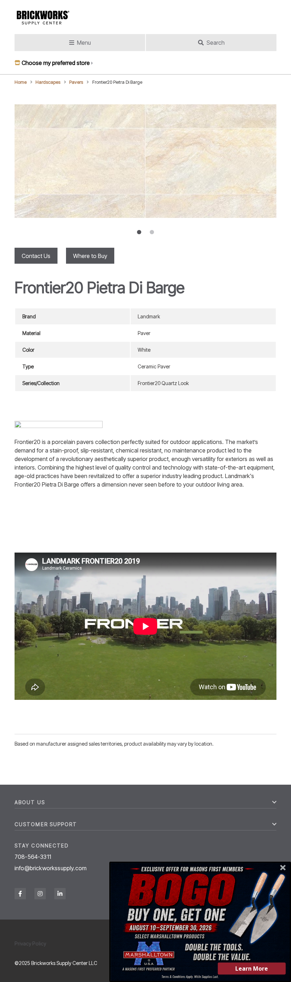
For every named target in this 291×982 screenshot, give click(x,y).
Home (21, 82)
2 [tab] (152, 232)
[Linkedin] (60, 893)
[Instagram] (40, 893)
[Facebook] (20, 893)
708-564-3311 (33, 857)
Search (216, 42)
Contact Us (36, 255)
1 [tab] (139, 232)
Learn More (251, 968)
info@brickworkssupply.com (51, 868)
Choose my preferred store (56, 62)
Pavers (76, 82)
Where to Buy (90, 255)
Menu (84, 42)
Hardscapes (47, 82)
